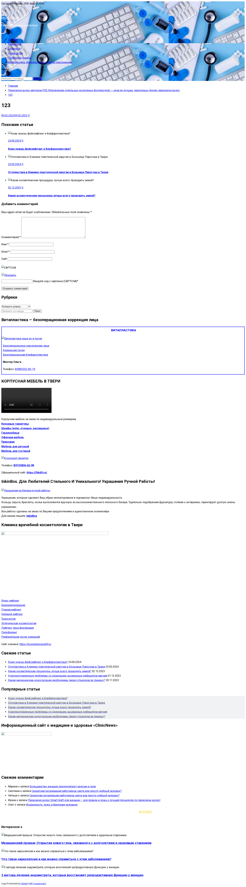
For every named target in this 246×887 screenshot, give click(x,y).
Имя (5, 244)
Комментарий (11, 237)
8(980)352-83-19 (25, 369)
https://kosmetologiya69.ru (35, 644)
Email (5, 251)
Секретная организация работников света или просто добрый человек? (77, 791)
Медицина (14, 44)
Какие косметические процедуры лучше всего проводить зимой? (51, 195)
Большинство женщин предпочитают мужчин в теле (63, 786)
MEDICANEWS (10, 18)
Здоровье (14, 48)
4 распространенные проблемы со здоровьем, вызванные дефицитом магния (57, 675)
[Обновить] (8, 275)
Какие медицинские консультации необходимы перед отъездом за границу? (56, 680)
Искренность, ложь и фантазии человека (51, 804)
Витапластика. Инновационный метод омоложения (40, 62)
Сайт (4, 258)
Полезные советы (19, 57)
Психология (15, 53)
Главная (13, 39)
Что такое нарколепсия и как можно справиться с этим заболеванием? (56, 859)
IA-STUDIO (145, 811)
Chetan (23, 883)
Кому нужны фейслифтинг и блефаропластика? (39, 148)
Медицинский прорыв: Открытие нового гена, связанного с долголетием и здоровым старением (76, 843)
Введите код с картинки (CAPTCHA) (55, 281)
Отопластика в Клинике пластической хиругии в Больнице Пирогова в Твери (58, 172)
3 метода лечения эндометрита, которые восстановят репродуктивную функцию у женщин (72, 875)
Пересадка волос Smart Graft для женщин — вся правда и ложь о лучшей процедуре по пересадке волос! (94, 800)
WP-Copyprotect (37, 883)
